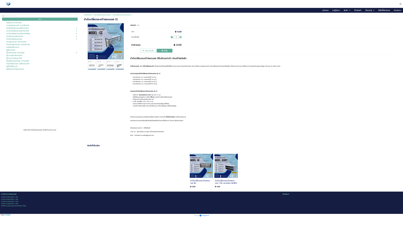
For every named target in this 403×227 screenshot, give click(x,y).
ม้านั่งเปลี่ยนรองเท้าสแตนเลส (102, 15)
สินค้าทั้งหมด (88, 15)
